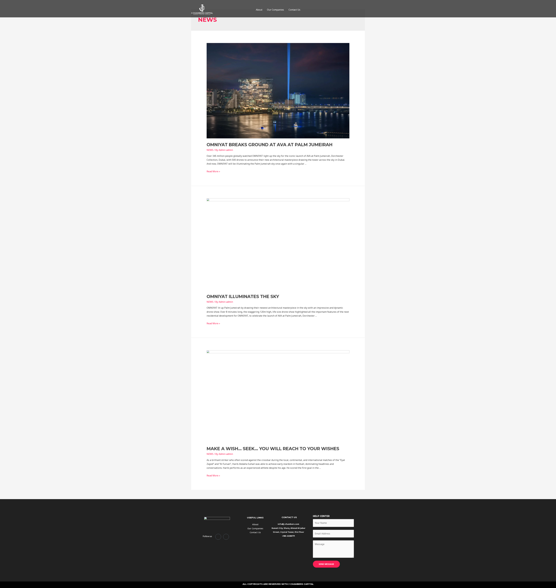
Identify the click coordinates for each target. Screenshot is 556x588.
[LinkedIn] (226, 537)
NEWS (210, 150)
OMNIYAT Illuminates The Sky (243, 296)
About (259, 9)
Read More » (213, 171)
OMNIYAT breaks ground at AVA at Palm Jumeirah (269, 144)
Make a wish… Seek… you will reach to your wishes (273, 448)
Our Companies (275, 9)
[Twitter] (218, 537)
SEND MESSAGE (326, 564)
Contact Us (294, 9)
